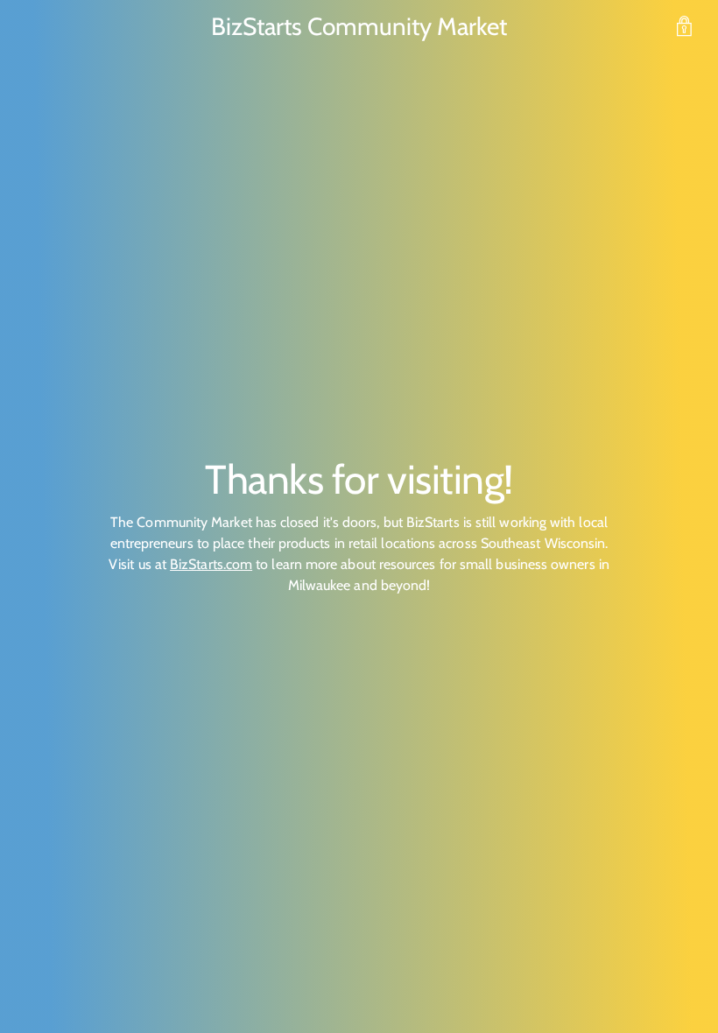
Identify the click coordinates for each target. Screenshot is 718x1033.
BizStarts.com (211, 564)
